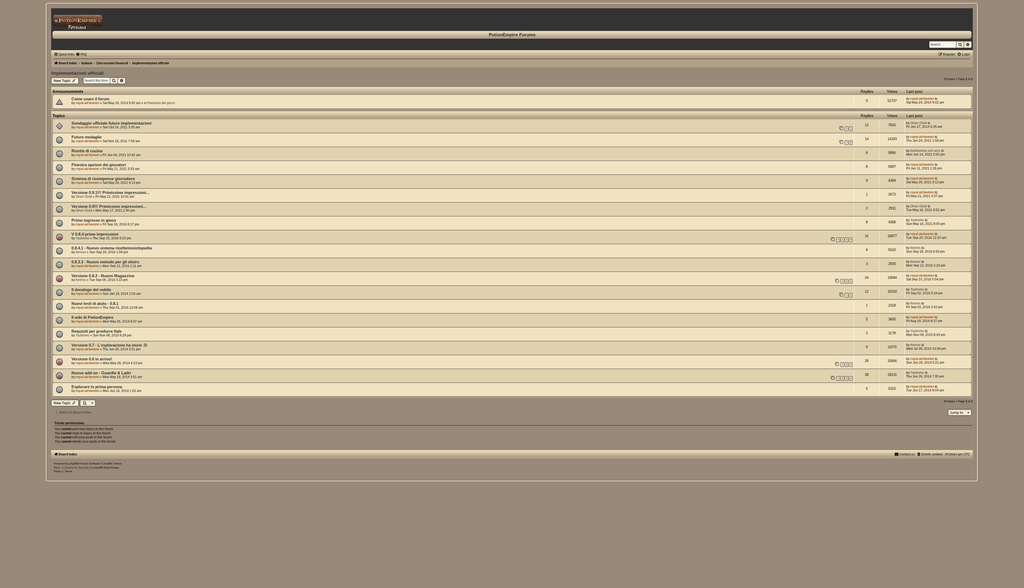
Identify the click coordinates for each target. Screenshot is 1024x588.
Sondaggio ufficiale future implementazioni (111, 123)
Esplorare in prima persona (96, 387)
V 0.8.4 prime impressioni (94, 234)
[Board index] (512, 20)
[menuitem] (81, 54)
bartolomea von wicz (925, 151)
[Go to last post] (936, 99)
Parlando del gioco (161, 103)
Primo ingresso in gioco (93, 220)
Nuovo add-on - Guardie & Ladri (101, 373)
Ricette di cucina (86, 151)
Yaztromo (917, 220)
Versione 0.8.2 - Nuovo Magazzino (102, 276)
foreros (81, 252)
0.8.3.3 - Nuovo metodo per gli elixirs (105, 262)
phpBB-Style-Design (106, 467)
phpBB (73, 463)
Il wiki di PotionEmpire (92, 317)
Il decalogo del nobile (91, 290)
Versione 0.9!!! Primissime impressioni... (108, 206)
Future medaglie (86, 137)
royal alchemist (87, 103)
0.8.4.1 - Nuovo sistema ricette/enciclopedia (111, 248)
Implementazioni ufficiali (77, 73)
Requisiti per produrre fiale (96, 331)
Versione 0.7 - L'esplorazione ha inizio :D (109, 345)
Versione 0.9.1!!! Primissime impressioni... (110, 192)
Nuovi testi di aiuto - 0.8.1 (94, 303)
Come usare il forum (90, 99)
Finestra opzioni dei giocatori (98, 165)
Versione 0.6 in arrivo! (91, 359)
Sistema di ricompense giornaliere (103, 179)
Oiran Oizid (918, 123)
